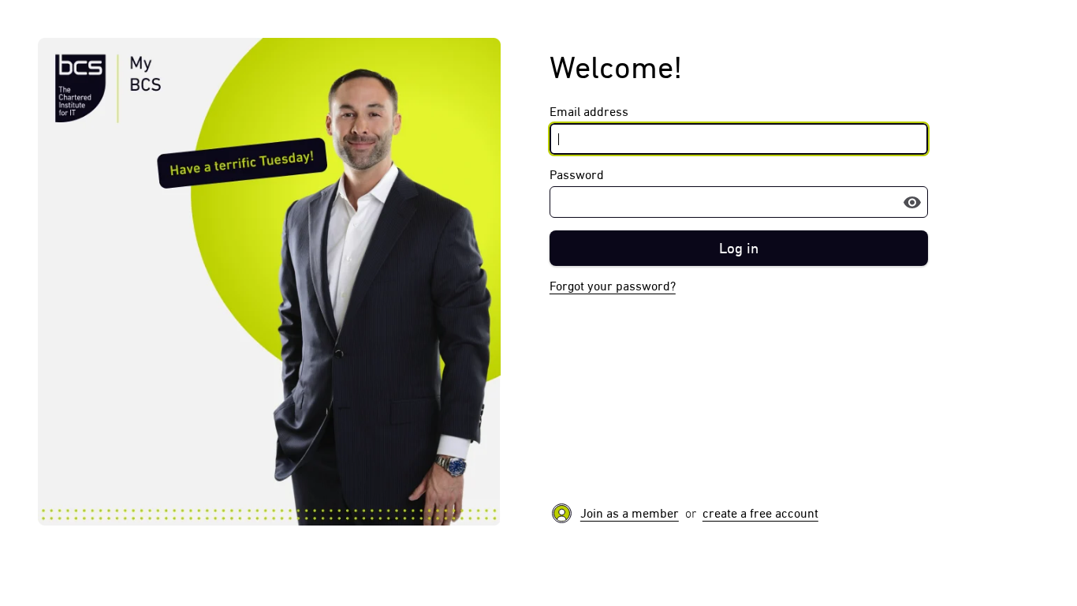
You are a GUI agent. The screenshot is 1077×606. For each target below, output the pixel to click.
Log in (738, 248)
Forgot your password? (613, 286)
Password (577, 174)
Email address (589, 111)
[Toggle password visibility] (912, 202)
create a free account (760, 513)
